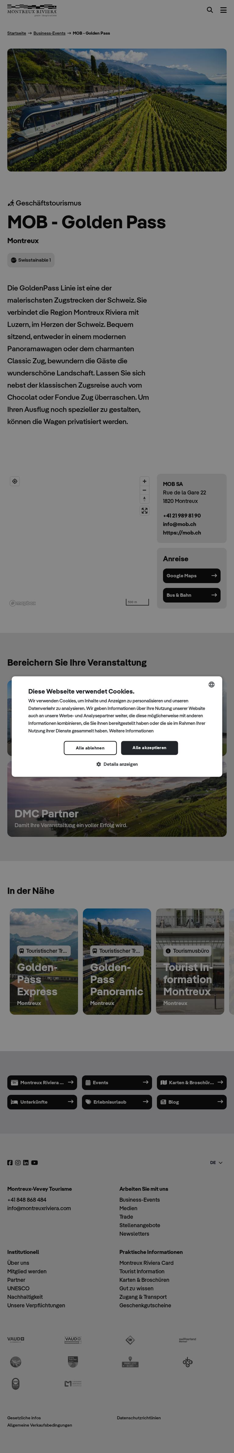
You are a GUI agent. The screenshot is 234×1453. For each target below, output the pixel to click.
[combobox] (212, 684)
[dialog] (117, 726)
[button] (116, 764)
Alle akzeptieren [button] (149, 747)
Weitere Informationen (131, 731)
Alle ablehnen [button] (90, 748)
